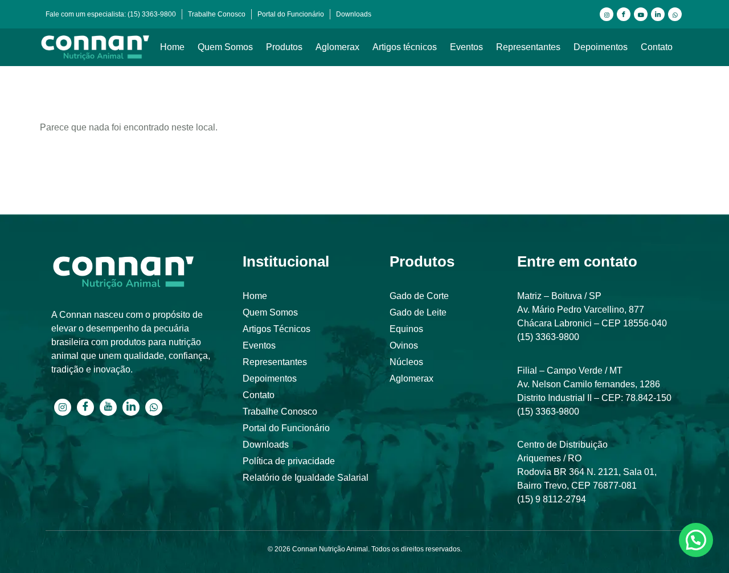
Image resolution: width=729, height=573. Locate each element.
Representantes (528, 47)
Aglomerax (337, 47)
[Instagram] (606, 14)
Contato (657, 47)
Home (172, 47)
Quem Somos (225, 47)
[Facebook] (623, 14)
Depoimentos (601, 47)
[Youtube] (641, 14)
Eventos (466, 47)
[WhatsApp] (675, 14)
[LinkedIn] (658, 14)
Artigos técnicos (404, 47)
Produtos (284, 47)
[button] (696, 540)
